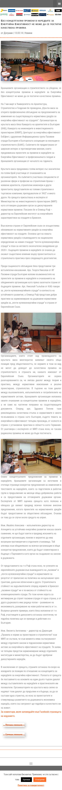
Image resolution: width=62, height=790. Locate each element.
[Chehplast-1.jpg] (19, 11)
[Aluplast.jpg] (11, 15)
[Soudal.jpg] (19, 15)
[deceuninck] (11, 11)
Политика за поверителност (31, 785)
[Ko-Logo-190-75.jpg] (50, 11)
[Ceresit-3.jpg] (35, 15)
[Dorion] (27, 15)
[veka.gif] (27, 11)
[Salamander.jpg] (4, 15)
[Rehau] (58, 11)
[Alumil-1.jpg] (4, 11)
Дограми (8, 33)
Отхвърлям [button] (39, 779)
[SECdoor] (50, 15)
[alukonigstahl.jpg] (42, 15)
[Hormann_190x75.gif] (42, 11)
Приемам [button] (26, 779)
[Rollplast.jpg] (35, 11)
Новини (28, 33)
